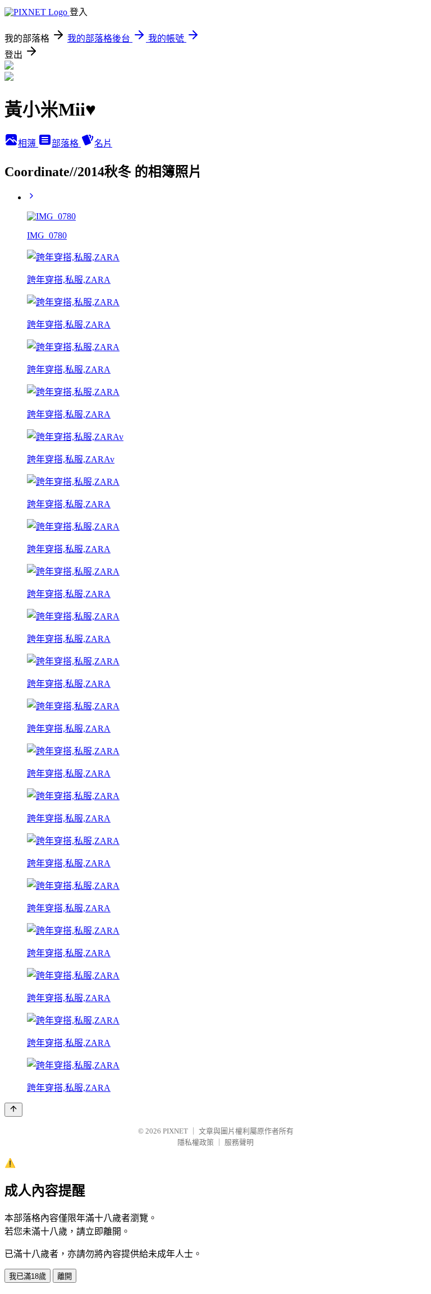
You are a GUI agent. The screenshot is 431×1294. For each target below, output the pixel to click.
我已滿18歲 (27, 1276)
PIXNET (175, 1131)
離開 (64, 1276)
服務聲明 (239, 1142)
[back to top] (13, 1110)
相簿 (28, 143)
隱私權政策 (195, 1142)
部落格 (66, 143)
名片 (103, 143)
